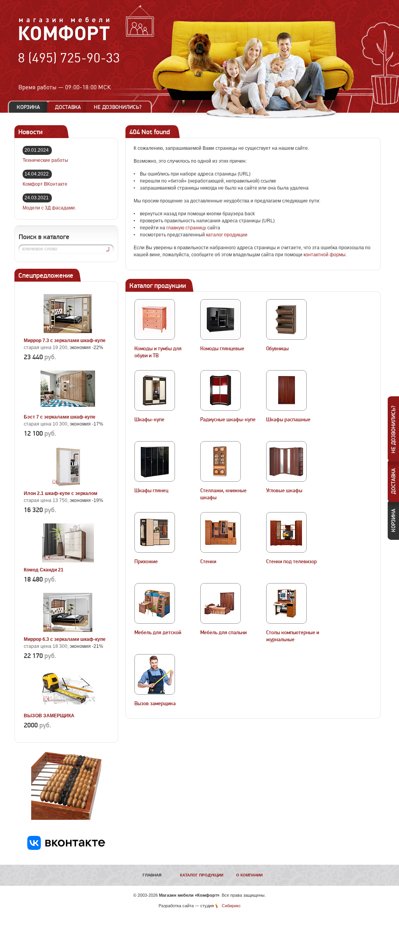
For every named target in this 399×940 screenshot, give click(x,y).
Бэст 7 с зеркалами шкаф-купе (59, 417)
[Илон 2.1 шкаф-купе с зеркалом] (68, 484)
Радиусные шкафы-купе (228, 420)
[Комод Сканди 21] (68, 561)
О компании (249, 875)
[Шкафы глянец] (154, 461)
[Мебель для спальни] (220, 603)
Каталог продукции (201, 875)
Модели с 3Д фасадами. (49, 208)
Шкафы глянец (151, 491)
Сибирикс (231, 905)
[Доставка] (68, 107)
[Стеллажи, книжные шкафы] (220, 461)
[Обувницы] (286, 319)
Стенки (208, 562)
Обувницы (277, 349)
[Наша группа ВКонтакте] (66, 848)
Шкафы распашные (288, 420)
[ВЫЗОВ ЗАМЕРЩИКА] (68, 706)
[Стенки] (220, 532)
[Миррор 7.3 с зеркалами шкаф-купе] (68, 331)
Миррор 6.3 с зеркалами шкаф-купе (65, 639)
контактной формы (325, 254)
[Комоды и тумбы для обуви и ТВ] (154, 319)
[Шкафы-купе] (154, 390)
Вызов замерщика (155, 704)
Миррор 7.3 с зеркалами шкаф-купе (65, 340)
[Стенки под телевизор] (286, 532)
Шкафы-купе (149, 420)
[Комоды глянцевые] (220, 319)
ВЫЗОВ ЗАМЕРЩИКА (49, 715)
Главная (152, 875)
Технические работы (45, 160)
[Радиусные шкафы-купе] (220, 390)
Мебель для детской (157, 633)
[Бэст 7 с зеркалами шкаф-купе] (68, 408)
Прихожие (146, 562)
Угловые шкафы (284, 491)
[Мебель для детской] (154, 603)
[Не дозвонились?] (120, 107)
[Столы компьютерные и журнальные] (286, 603)
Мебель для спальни (223, 633)
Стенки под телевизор (291, 562)
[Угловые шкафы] (286, 461)
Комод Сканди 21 (44, 570)
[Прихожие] (154, 532)
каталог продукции (226, 235)
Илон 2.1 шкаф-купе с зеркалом (60, 493)
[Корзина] (28, 107)
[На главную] (64, 39)
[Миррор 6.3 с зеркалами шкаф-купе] (68, 630)
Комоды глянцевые (222, 349)
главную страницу (186, 228)
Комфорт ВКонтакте (45, 184)
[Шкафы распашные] (286, 390)
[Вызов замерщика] (154, 674)
